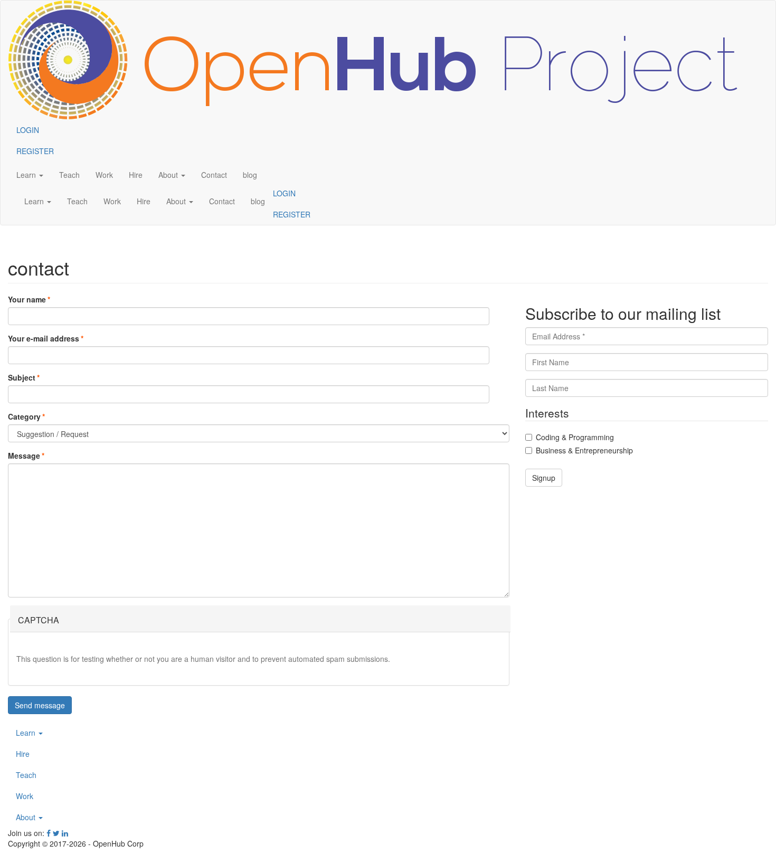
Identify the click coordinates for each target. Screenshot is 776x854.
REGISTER (291, 214)
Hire (23, 753)
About (26, 817)
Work (24, 796)
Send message (40, 705)
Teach (26, 775)
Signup (543, 477)
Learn (26, 732)
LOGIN (284, 193)
